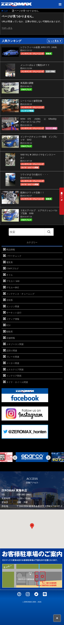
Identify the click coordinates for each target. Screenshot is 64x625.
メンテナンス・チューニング (32, 53)
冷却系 (9, 300)
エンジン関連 (51, 128)
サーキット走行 (13, 312)
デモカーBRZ (12, 287)
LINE (45, 594)
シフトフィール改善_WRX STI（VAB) (38, 47)
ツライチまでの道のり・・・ (34, 174)
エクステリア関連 (15, 369)
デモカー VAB (12, 281)
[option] (32, 457)
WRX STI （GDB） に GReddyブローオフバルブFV (38, 120)
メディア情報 (12, 318)
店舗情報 (10, 337)
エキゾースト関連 (15, 344)
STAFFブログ (26, 89)
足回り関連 (50, 71)
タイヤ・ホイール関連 (29, 167)
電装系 (9, 262)
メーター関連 (12, 363)
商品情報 (10, 249)
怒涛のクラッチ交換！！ (32, 192)
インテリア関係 (27, 111)
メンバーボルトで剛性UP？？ (35, 65)
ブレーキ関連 (12, 356)
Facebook (19, 594)
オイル (9, 274)
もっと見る (53, 40)
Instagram (28, 594)
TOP (6, 10)
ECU (8, 325)
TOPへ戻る (7, 28)
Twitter (36, 594)
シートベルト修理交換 (31, 100)
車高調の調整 (26, 82)
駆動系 (48, 53)
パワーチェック (13, 255)
